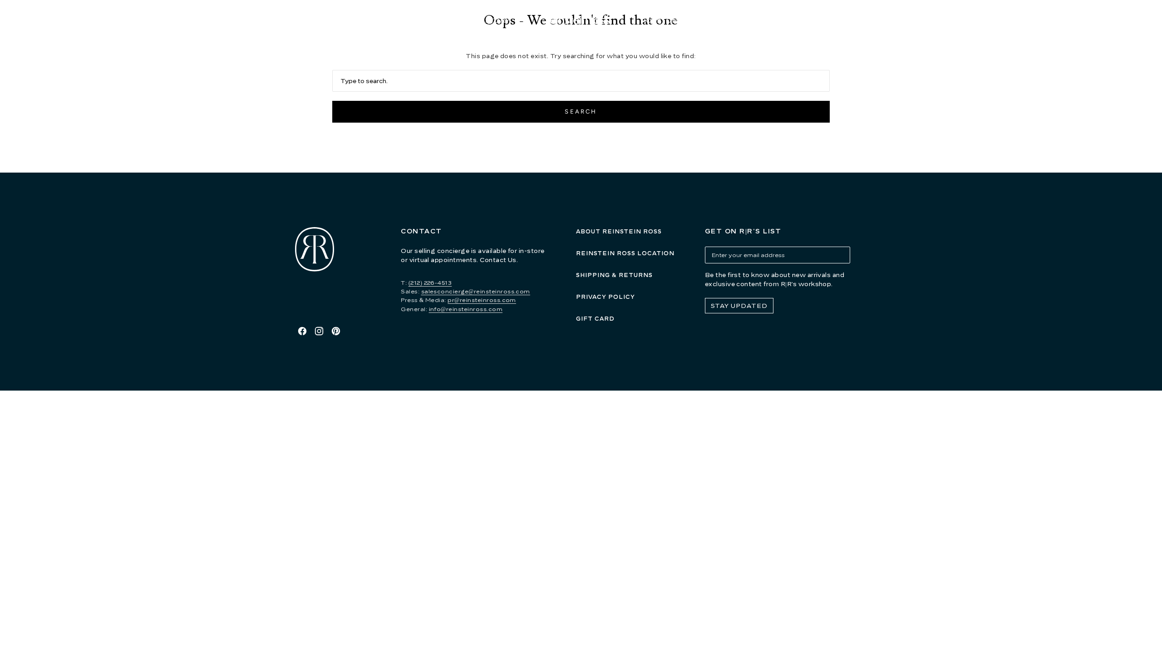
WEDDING (734, 20)
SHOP (419, 20)
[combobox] (581, 81)
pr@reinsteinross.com (482, 300)
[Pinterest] (336, 331)
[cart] (873, 21)
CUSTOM (662, 20)
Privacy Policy (605, 296)
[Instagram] (319, 331)
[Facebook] (302, 331)
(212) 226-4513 (430, 282)
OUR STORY (488, 20)
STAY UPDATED (739, 305)
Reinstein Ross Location (625, 253)
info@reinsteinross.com (466, 309)
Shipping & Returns (614, 275)
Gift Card (595, 318)
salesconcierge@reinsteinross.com (475, 291)
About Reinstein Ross (619, 231)
